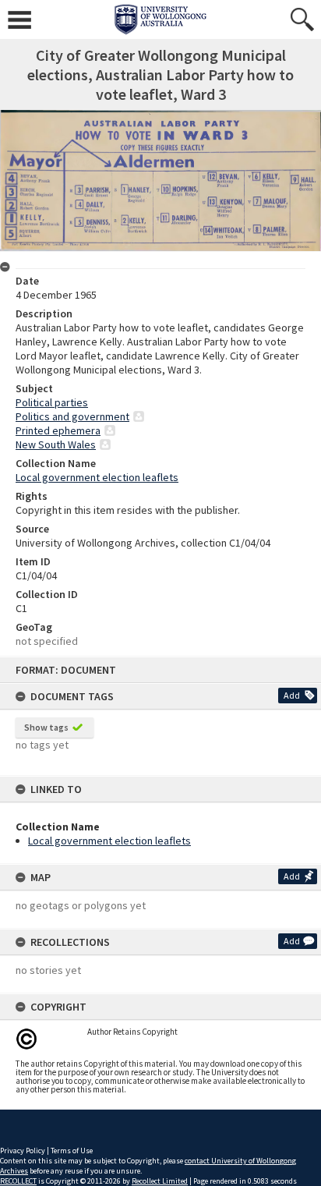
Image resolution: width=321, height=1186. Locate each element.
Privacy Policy (22, 1150)
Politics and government (72, 416)
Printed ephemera (58, 430)
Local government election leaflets (109, 841)
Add (292, 695)
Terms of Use (72, 1150)
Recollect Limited (160, 1181)
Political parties (52, 402)
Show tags (46, 727)
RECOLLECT (18, 1181)
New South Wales (56, 444)
